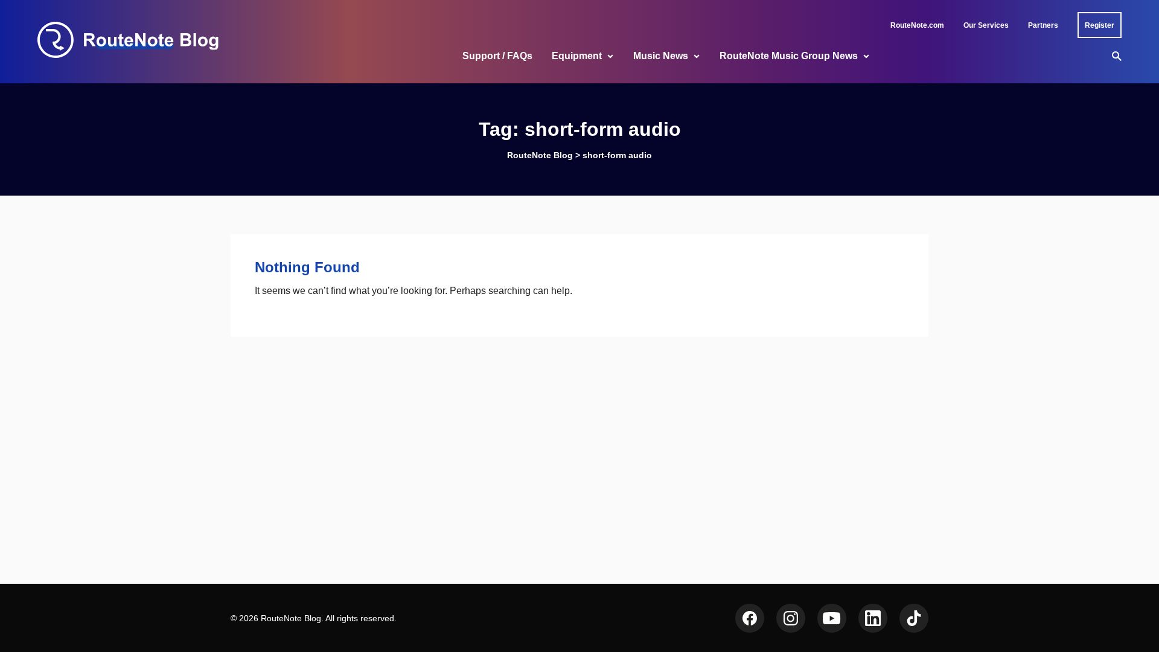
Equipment (577, 56)
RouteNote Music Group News (789, 56)
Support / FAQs (497, 56)
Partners (1043, 25)
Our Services (986, 25)
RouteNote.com (917, 25)
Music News (660, 56)
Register (1099, 25)
